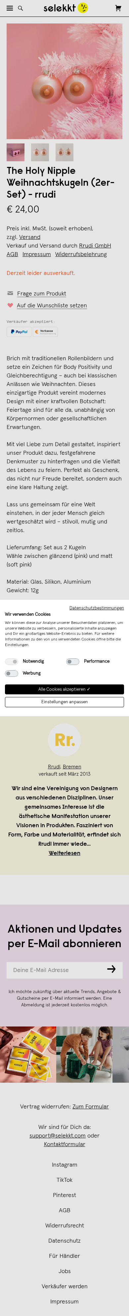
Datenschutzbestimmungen (96, 608)
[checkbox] (11, 661)
